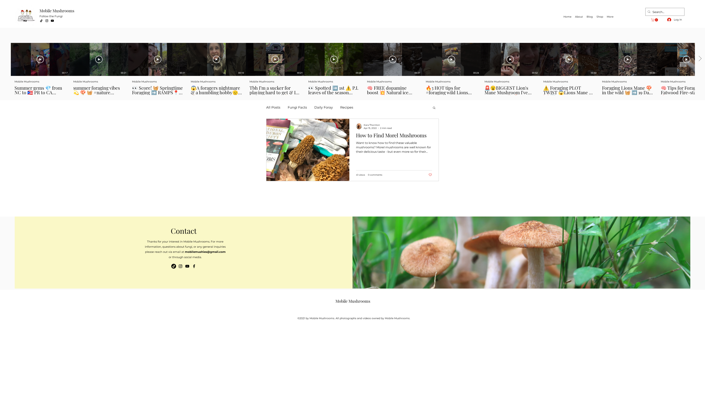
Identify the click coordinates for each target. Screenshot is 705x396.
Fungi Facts (297, 107)
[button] (655, 19)
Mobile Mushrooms (56, 10)
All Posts (273, 107)
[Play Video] (40, 59)
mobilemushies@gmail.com (205, 252)
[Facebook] (194, 266)
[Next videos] (700, 58)
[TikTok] (41, 21)
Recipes (346, 107)
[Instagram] (47, 21)
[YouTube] (52, 21)
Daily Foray (323, 107)
